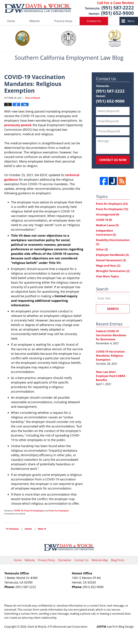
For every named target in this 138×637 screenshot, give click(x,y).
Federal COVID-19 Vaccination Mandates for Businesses (111, 335)
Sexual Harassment (111, 260)
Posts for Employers (59, 510)
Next (42, 528)
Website (34, 21)
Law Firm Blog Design (115, 626)
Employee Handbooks (112, 255)
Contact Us (94, 21)
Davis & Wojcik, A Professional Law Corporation (58, 626)
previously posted (17, 125)
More (131, 21)
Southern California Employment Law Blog (38, 8)
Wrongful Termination (113, 271)
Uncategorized (107, 214)
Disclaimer (65, 560)
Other (102, 249)
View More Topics (107, 276)
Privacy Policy (46, 560)
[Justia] (113, 181)
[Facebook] (104, 181)
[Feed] (122, 181)
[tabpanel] (22, 38)
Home (11, 21)
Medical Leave (107, 225)
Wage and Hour (108, 265)
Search (113, 309)
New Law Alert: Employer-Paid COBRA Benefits (110, 376)
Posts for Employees (34, 510)
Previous (12, 528)
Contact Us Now (112, 160)
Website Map (100, 560)
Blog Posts (117, 560)
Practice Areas (63, 21)
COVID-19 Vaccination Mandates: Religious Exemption (110, 355)
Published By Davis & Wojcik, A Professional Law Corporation (109, 8)
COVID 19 (18, 510)
